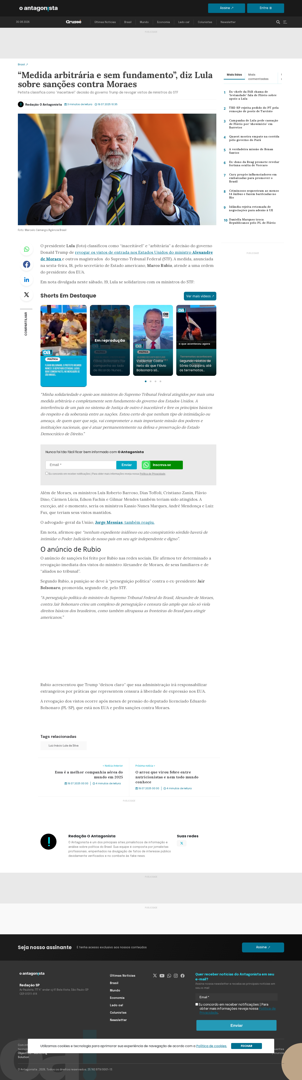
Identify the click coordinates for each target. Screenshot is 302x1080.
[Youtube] (162, 976)
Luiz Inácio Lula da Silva (63, 745)
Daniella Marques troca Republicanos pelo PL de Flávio (250, 222)
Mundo (144, 22)
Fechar (246, 1046)
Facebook (26, 264)
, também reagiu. (124, 522)
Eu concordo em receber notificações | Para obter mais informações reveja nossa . (82, 473)
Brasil (127, 22)
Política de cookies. (211, 1046)
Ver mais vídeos (198, 296)
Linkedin (26, 279)
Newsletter (228, 22)
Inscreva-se (162, 465)
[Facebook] (182, 976)
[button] (145, 381)
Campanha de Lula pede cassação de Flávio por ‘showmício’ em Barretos (255, 123)
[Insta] (176, 976)
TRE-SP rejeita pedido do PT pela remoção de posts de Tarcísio (252, 110)
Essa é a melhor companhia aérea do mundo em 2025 (79, 760)
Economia (163, 22)
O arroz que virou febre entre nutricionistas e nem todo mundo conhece (172, 762)
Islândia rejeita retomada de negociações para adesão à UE (250, 209)
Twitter (26, 294)
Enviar (127, 465)
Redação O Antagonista (43, 104)
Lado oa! (183, 22)
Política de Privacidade (152, 473)
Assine (225, 8)
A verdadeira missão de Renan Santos (250, 152)
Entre (264, 8)
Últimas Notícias (105, 22)
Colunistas (205, 22)
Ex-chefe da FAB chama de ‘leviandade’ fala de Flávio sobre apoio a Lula (251, 96)
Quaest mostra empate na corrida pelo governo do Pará (253, 139)
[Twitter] (155, 976)
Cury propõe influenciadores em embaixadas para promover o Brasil (254, 177)
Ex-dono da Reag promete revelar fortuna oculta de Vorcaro (253, 164)
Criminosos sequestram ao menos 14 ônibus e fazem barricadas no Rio (255, 194)
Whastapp (26, 249)
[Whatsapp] (169, 976)
